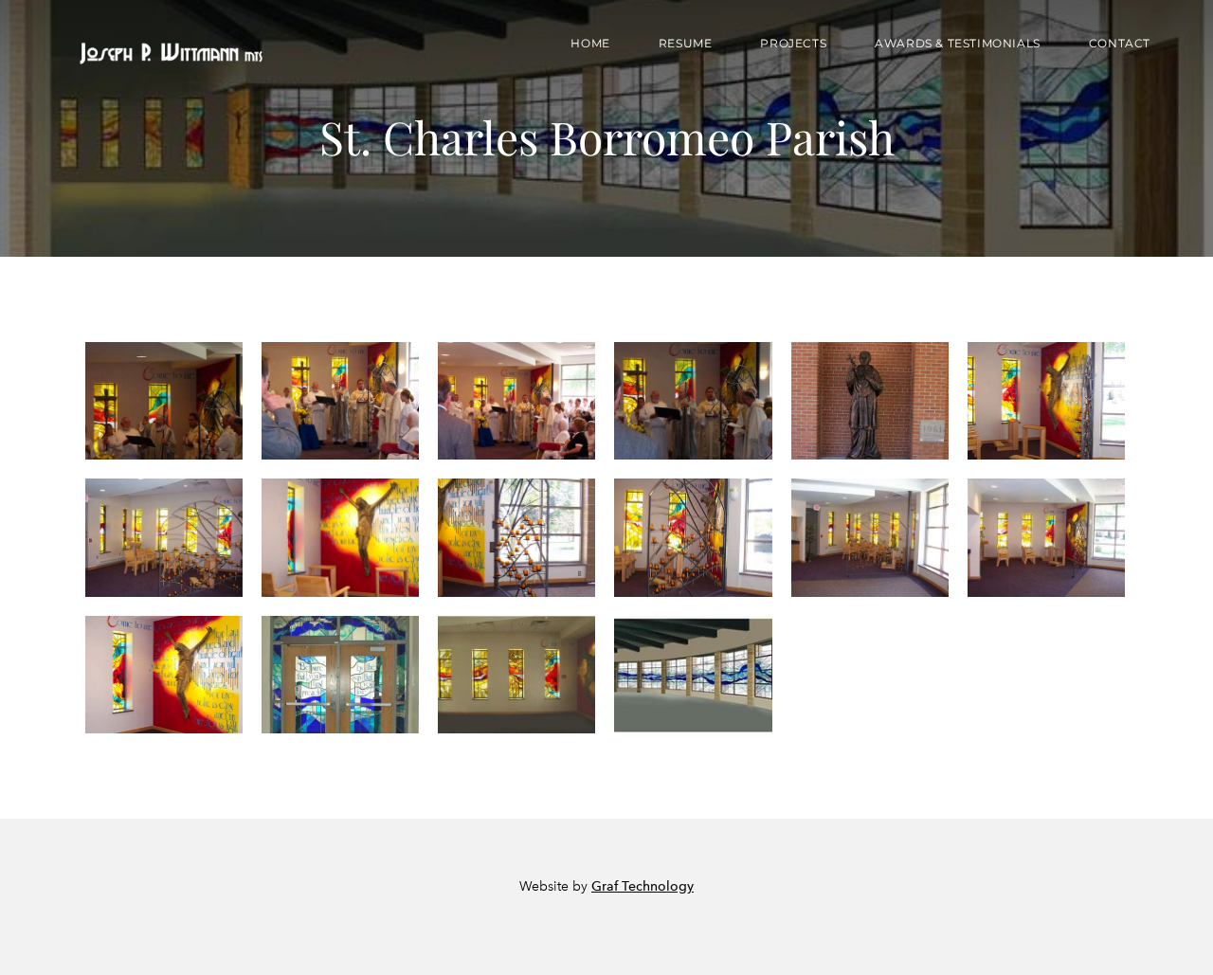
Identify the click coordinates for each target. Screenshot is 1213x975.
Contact (1119, 43)
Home (589, 43)
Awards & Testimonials (958, 43)
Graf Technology (642, 886)
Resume (686, 43)
